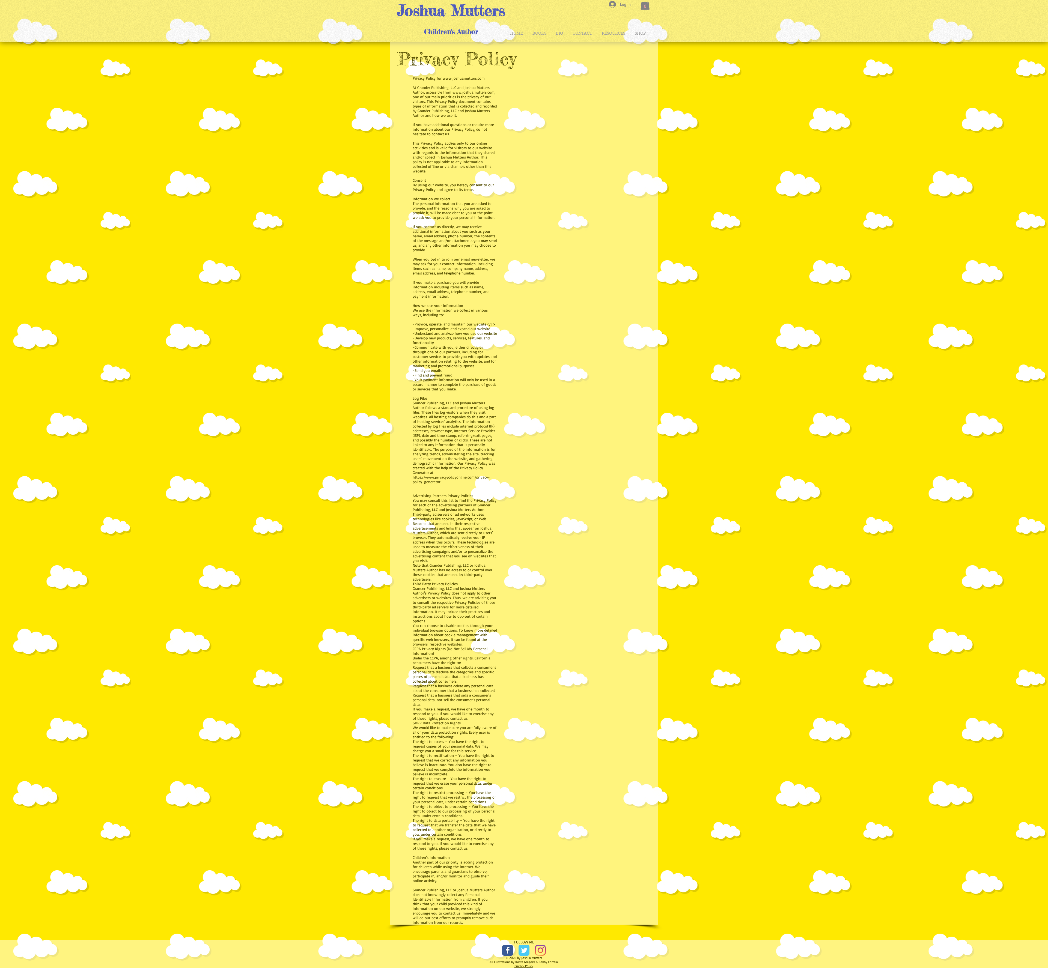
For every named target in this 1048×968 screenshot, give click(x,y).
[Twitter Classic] (524, 950)
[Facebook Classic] (507, 950)
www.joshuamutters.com (464, 78)
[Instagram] (540, 950)
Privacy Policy (523, 966)
